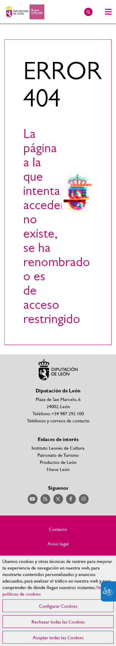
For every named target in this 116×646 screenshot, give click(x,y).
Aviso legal (58, 543)
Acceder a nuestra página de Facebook (71, 499)
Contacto (58, 529)
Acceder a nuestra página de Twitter (58, 499)
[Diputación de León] (24, 11)
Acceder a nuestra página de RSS (45, 499)
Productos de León (58, 462)
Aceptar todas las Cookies (58, 637)
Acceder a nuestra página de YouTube (32, 499)
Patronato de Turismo (58, 454)
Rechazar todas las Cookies (58, 621)
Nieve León (58, 469)
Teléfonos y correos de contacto (58, 420)
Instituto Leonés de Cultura (58, 447)
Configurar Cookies (58, 605)
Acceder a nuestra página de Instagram (84, 499)
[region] (58, 601)
